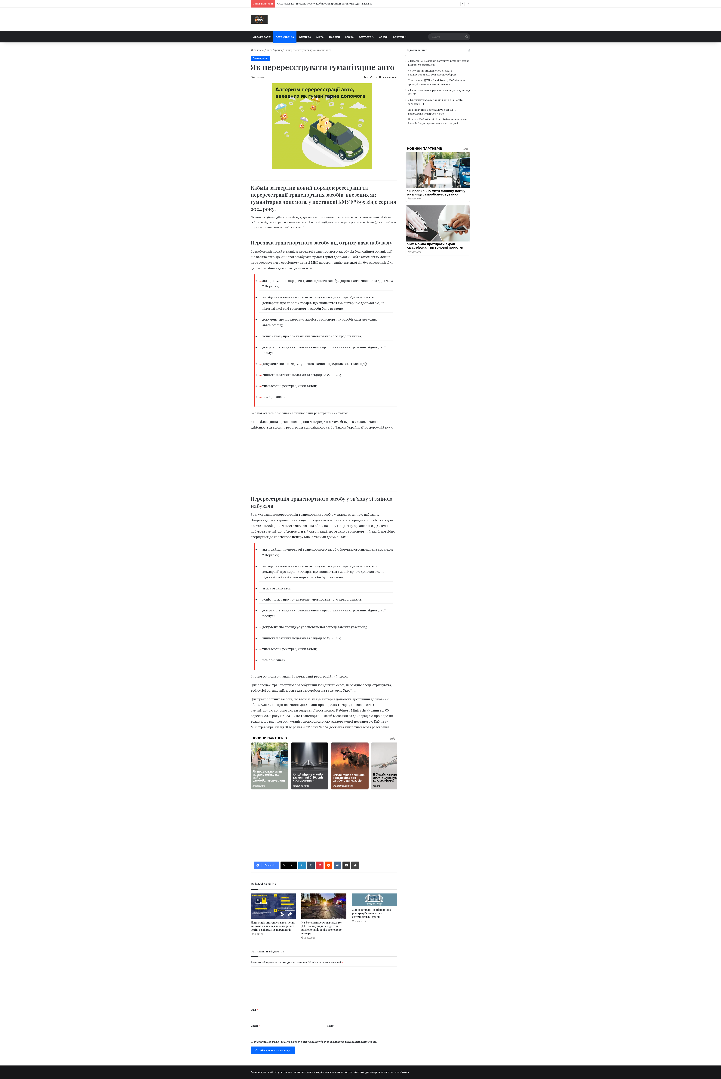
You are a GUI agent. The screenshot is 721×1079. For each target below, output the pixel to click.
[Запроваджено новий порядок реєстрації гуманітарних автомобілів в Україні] (374, 899)
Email (255, 1025)
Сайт (330, 1025)
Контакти (399, 36)
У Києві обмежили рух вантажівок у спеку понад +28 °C (310, 3)
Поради (334, 36)
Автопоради (262, 36)
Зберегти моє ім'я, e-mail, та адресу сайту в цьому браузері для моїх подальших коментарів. (315, 1041)
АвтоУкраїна (285, 36)
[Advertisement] (324, 459)
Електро (305, 36)
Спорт (383, 36)
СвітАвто (365, 36)
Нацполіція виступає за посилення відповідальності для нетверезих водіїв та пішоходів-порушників (273, 926)
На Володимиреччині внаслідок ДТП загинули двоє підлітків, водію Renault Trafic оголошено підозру (321, 928)
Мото (320, 36)
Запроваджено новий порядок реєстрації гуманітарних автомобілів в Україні (371, 913)
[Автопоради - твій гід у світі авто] (259, 19)
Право (349, 36)
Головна (258, 50)
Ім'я (254, 1009)
